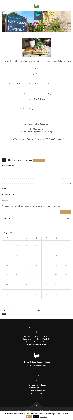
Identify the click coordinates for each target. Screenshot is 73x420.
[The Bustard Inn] (36, 7)
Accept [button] (29, 417)
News (4, 314)
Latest (38, 310)
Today (62, 231)
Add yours (39, 160)
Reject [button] (36, 417)
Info (3, 310)
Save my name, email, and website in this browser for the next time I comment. (32, 206)
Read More (43, 417)
